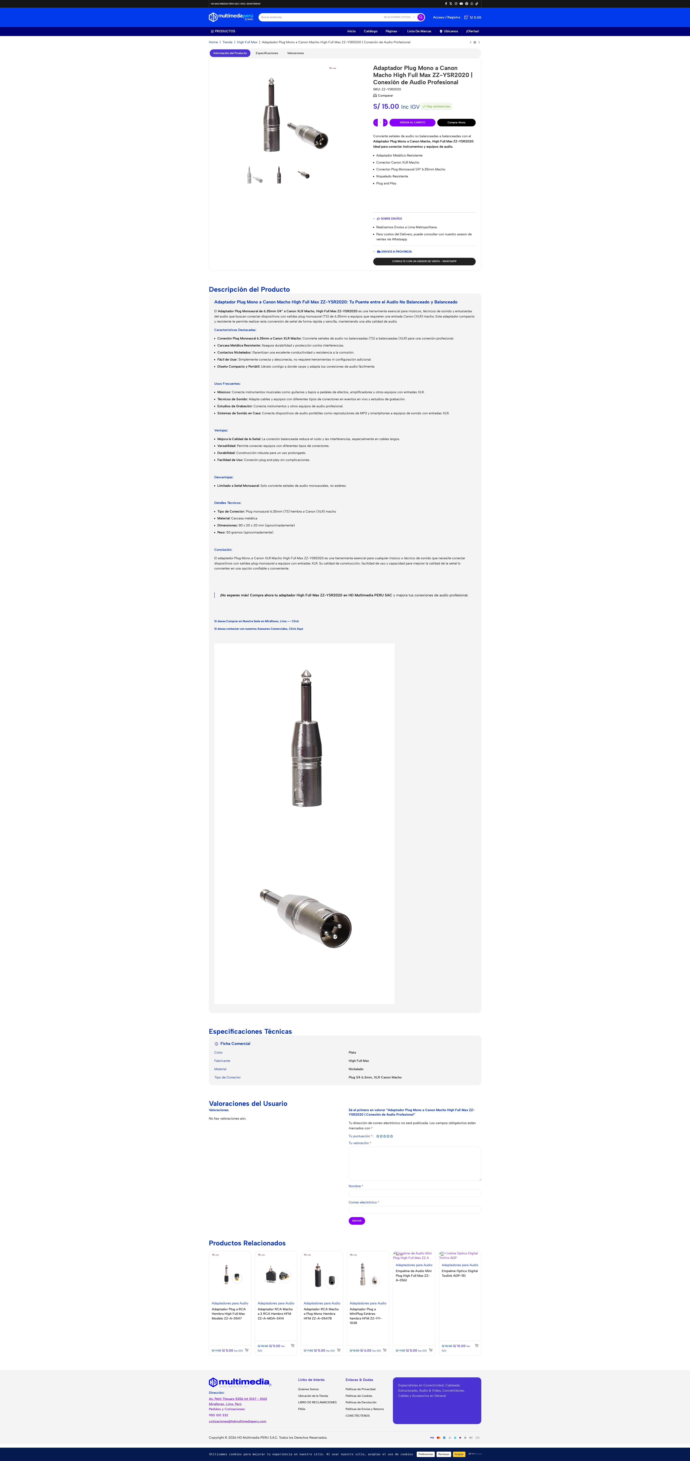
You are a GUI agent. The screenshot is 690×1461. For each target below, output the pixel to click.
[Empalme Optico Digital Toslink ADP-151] (460, 1255)
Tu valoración (360, 1143)
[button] (246, 1350)
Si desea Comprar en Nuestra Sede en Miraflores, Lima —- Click (256, 621)
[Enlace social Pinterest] (466, 3)
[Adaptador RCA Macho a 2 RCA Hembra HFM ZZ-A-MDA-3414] (276, 1274)
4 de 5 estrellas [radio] (388, 1136)
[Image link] (240, 1382)
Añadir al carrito (412, 122)
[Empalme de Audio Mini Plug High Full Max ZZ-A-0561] (414, 1255)
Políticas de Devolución (361, 1402)
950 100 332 (218, 1415)
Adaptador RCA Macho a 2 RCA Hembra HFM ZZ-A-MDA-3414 (275, 1313)
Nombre (356, 1186)
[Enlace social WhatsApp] (471, 3)
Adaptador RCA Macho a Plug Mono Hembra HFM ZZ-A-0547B (321, 1313)
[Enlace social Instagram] (456, 3)
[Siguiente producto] (479, 42)
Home (213, 42)
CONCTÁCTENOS (358, 1415)
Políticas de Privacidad (361, 1389)
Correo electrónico (364, 1202)
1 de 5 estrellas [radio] (378, 1136)
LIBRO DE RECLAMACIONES (317, 1402)
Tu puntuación (360, 1136)
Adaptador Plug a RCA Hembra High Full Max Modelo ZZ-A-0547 (229, 1313)
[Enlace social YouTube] (461, 3)
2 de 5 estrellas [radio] (381, 1136)
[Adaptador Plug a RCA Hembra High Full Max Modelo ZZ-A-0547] (230, 1274)
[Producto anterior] (470, 42)
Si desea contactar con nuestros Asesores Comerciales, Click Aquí (258, 628)
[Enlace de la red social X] (451, 3)
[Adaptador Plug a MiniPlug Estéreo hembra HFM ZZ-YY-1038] (368, 1274)
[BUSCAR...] (420, 17)
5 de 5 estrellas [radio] (391, 1136)
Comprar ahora (456, 122)
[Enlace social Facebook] (446, 3)
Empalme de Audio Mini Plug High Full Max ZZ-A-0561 (414, 1275)
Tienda (227, 42)
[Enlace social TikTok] (476, 3)
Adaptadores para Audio (230, 1303)
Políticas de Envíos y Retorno (365, 1409)
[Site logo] (231, 17)
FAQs (301, 1409)
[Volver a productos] (475, 42)
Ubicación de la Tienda (313, 1396)
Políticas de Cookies (359, 1396)
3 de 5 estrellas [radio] (384, 1136)
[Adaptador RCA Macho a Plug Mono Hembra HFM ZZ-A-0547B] (322, 1274)
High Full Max (247, 42)
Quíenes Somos (308, 1389)
